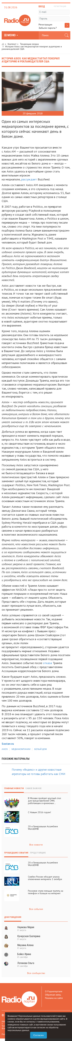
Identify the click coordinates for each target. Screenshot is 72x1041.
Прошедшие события (16, 852)
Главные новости (14, 788)
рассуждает (29, 179)
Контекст (12, 43)
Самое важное (33, 788)
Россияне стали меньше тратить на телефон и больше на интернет (45, 892)
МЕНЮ (11, 35)
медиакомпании (21, 749)
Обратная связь (53, 994)
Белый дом (40, 749)
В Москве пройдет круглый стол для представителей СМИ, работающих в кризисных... (44, 801)
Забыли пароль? (48, 28)
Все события (36, 909)
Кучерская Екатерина (28, 936)
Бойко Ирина (24, 954)
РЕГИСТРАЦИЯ (60, 6)
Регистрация (45, 24)
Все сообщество (36, 973)
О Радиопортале (53, 991)
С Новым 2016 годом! (39, 812)
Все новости (36, 844)
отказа (47, 663)
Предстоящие (38, 852)
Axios (5, 749)
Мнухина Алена (25, 945)
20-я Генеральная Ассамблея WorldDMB (43, 827)
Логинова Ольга (25, 963)
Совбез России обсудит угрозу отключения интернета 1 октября (45, 878)
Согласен (38, 1035)
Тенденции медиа (29, 43)
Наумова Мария (25, 927)
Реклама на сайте (54, 998)
